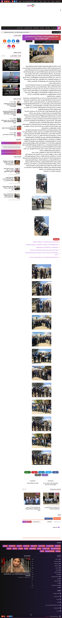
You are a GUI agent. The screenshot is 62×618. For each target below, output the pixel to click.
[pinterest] (9, 1)
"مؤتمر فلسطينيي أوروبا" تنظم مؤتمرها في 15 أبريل (12, 93)
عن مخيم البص (58, 1)
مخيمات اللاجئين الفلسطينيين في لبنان (29, 1)
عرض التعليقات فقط (36, 521)
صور (49, 42)
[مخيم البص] (31, 5)
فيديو (37, 1)
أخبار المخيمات (49, 546)
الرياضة (4, 546)
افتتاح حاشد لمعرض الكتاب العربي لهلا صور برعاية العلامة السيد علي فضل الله (44, 250)
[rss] (7, 1)
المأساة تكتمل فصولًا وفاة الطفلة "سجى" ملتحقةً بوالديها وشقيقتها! (39, 32)
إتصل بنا (45, 1)
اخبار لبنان (57, 568)
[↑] (31, 615)
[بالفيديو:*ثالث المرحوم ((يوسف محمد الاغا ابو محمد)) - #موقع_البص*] (19, 103)
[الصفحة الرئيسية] (59, 28)
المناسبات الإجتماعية (28, 28)
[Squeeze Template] (60, 616)
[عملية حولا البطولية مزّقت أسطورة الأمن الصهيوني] (19, 128)
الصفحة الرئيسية (54, 42)
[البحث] (2, 1)
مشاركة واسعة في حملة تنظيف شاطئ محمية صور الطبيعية (47, 247)
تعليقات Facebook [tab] (48, 519)
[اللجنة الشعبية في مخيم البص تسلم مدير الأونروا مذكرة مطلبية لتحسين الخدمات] (17, 195)
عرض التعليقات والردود (26, 521)
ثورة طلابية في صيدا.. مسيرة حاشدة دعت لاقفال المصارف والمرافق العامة (8, 121)
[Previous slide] (4, 56)
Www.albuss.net (27, 577)
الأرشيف (20, 1)
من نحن (49, 1)
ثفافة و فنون (36, 28)
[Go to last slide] (25, 489)
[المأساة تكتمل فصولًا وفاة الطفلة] (17, 162)
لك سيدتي (18, 28)
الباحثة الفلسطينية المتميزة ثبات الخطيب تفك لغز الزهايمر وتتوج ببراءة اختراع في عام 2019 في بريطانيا (9, 113)
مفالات (14, 548)
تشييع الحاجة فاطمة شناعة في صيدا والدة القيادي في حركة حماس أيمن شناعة (12, 79)
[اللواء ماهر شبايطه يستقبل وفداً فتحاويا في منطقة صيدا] (17, 188)
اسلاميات (18, 546)
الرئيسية (53, 1)
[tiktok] (11, 1)
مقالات (46, 28)
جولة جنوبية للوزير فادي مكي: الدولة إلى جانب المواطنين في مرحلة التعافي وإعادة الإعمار (42, 244)
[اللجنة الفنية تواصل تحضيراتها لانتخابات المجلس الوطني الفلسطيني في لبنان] (17, 179)
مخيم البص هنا (56, 608)
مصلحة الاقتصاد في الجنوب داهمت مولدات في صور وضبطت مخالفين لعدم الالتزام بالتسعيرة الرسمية (41, 253)
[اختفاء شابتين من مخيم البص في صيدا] (19, 134)
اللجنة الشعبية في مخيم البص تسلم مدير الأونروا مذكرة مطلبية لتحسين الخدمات (12, 196)
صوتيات (41, 1)
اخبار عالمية (26, 546)
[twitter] (14, 1)
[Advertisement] (31, 16)
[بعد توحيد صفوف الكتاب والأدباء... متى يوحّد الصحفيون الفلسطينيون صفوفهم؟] (17, 170)
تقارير (41, 28)
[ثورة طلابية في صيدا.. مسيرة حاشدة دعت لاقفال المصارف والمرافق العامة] (19, 120)
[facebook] (16, 1)
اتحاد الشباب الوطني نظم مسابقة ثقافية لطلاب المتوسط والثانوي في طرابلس (11, 67)
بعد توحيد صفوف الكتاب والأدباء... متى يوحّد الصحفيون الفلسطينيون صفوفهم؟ (12, 171)
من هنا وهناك (45, 42)
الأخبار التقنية (11, 546)
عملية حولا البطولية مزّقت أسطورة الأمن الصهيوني (9, 128)
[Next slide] (23, 489)
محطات (20, 548)
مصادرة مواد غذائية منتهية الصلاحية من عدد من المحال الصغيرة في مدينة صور (44, 257)
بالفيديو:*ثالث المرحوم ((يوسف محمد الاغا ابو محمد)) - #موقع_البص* (10, 105)
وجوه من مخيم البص (49, 551)
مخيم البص (47, 616)
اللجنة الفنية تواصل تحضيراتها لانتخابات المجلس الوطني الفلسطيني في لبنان (11, 180)
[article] (33, 482)
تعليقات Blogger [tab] (57, 518)
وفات (41, 551)
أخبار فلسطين (41, 546)
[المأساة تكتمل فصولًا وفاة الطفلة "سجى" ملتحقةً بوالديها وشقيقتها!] (15, 565)
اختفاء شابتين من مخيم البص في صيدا (9, 135)
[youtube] (13, 1)
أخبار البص (57, 546)
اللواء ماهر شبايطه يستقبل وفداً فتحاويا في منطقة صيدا (8, 188)
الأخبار (53, 28)
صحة (58, 583)
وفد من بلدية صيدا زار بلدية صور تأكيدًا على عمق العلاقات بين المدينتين (45, 242)
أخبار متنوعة (33, 546)
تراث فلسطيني (45, 548)
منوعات (57, 551)
